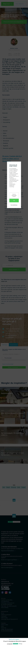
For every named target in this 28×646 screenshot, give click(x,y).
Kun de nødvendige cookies (14, 195)
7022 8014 (6, 587)
